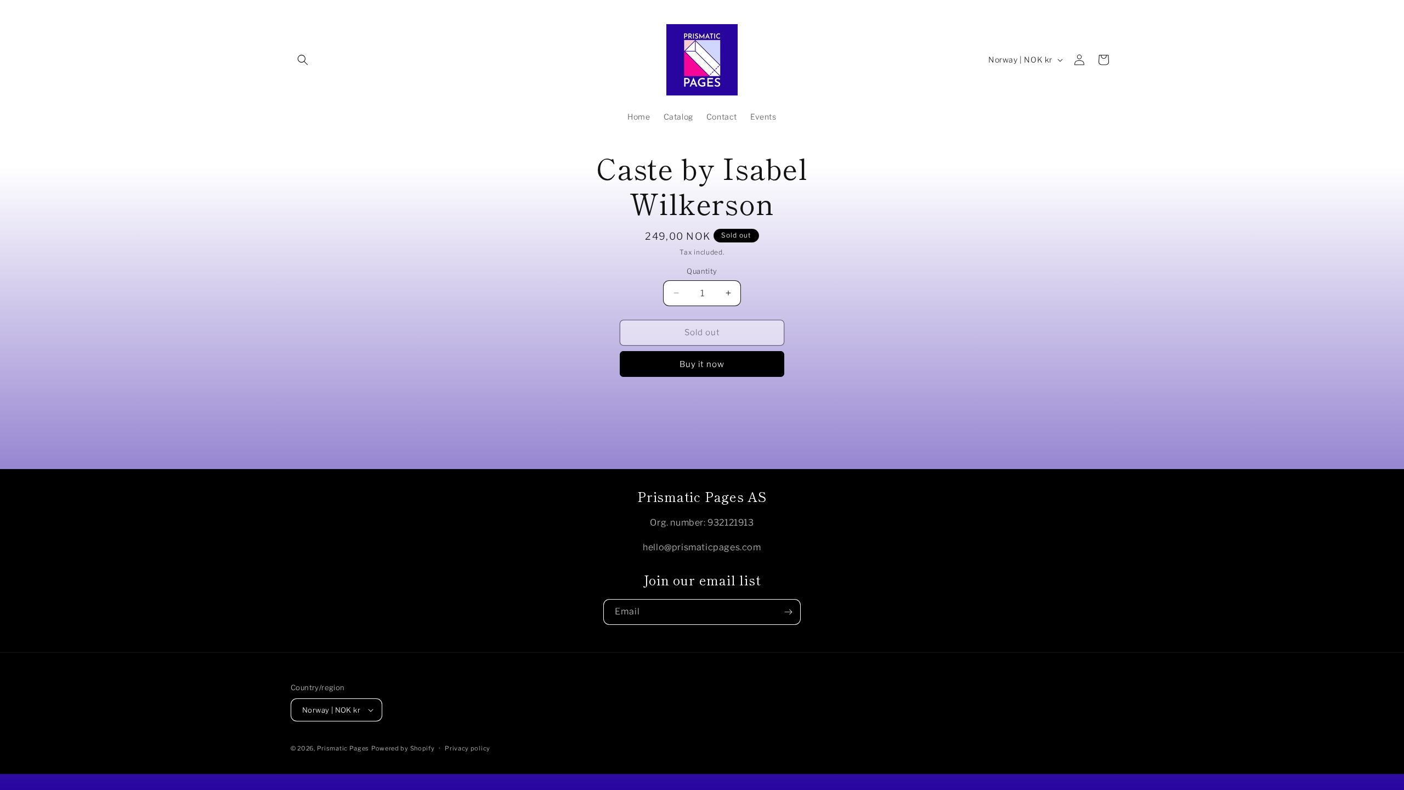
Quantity (702, 271)
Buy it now (702, 364)
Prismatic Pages (343, 748)
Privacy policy (467, 748)
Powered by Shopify (403, 748)
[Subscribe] (788, 612)
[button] (303, 60)
